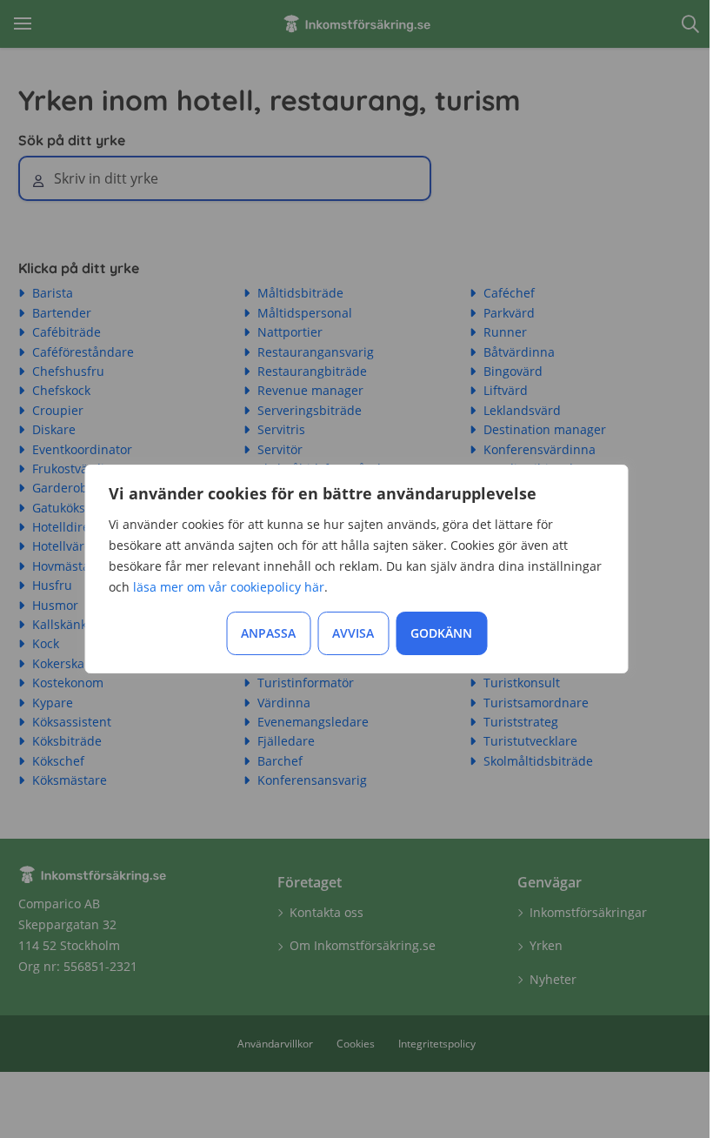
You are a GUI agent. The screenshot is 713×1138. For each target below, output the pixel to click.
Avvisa (353, 633)
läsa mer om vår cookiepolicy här (228, 587)
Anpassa (268, 633)
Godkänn (441, 633)
